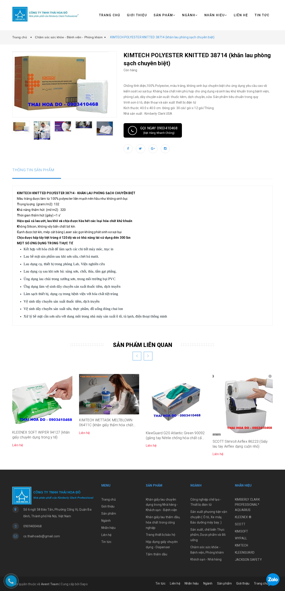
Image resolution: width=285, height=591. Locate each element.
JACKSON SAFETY (248, 559)
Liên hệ (241, 15)
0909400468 (32, 526)
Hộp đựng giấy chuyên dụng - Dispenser (162, 544)
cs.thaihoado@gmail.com (41, 536)
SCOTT (240, 524)
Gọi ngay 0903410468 (158, 130)
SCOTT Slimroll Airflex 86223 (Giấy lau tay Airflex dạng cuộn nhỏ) (240, 443)
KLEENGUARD (244, 552)
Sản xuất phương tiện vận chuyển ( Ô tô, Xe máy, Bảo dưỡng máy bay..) (208, 517)
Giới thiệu (137, 15)
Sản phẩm (163, 15)
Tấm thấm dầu (156, 554)
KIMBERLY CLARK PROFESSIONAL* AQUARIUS (247, 505)
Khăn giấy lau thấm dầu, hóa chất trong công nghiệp (163, 522)
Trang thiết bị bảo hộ (160, 534)
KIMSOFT (241, 531)
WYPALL (241, 538)
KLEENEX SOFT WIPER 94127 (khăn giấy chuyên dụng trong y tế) (41, 434)
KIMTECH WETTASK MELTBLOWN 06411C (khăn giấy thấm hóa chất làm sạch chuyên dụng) (106, 423)
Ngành (188, 15)
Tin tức (262, 15)
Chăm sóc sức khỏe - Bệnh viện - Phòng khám (68, 37)
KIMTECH (241, 545)
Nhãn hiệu (214, 15)
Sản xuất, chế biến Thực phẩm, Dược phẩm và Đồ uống (208, 535)
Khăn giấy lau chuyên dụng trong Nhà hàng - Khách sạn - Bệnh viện (162, 505)
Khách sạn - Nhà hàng (206, 559)
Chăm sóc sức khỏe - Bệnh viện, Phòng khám (207, 549)
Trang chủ (109, 15)
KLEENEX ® (243, 517)
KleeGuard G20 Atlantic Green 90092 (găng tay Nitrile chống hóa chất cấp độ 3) (175, 436)
